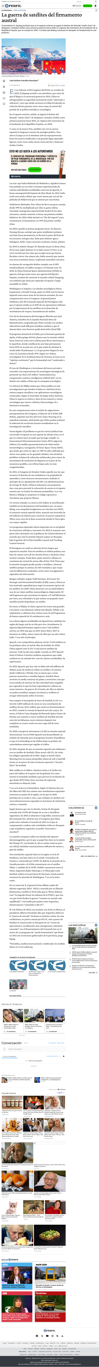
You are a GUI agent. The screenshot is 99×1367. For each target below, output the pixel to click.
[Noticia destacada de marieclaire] (50, 1265)
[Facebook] (37, 1336)
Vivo (55, 1346)
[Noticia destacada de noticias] (17, 1265)
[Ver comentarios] (96, 11)
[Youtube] (47, 1336)
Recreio (72, 1351)
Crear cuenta (60, 1043)
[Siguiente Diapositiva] (64, 1022)
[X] (42, 1336)
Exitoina (45, 1346)
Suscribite (88, 6)
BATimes (64, 1348)
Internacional (40, 1343)
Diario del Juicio (62, 1346)
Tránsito (76, 1354)
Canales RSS (23, 1354)
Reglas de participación (66, 1354)
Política (19, 1343)
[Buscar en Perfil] (95, 2)
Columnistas (76, 807)
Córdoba (63, 1343)
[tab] (9, 1056)
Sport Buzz (65, 1351)
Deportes (52, 1343)
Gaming (51, 1346)
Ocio (58, 1343)
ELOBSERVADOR (7, 10)
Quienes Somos (32, 1354)
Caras (39, 1346)
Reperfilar (70, 1343)
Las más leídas (77, 925)
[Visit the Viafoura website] (61, 1089)
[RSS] (57, 1336)
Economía (25, 1343)
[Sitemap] (62, 1336)
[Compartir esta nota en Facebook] (4, 81)
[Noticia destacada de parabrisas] (50, 1293)
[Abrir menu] (3, 6)
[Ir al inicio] (13, 6)
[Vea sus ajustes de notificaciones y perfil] (95, 6)
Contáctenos (42, 1354)
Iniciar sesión (52, 1043)
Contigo (34, 1351)
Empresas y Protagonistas (88, 1343)
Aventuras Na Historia (45, 1351)
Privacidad (50, 1354)
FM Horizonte (72, 1348)
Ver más (92, 972)
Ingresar (78, 6)
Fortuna (42, 1348)
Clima (47, 1343)
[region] (34, 1066)
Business (76, 1343)
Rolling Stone (57, 1351)
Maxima (78, 1351)
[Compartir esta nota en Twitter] (4, 86)
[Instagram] (52, 1336)
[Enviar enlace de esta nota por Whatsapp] (4, 92)
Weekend (36, 1348)
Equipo (56, 1354)
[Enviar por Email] (4, 98)
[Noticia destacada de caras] (17, 1293)
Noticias (34, 1346)
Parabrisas (50, 1348)
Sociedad (32, 1343)
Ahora (4, 1343)
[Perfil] (13, 1259)
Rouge (56, 1348)
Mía (60, 1348)
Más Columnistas (88, 856)
